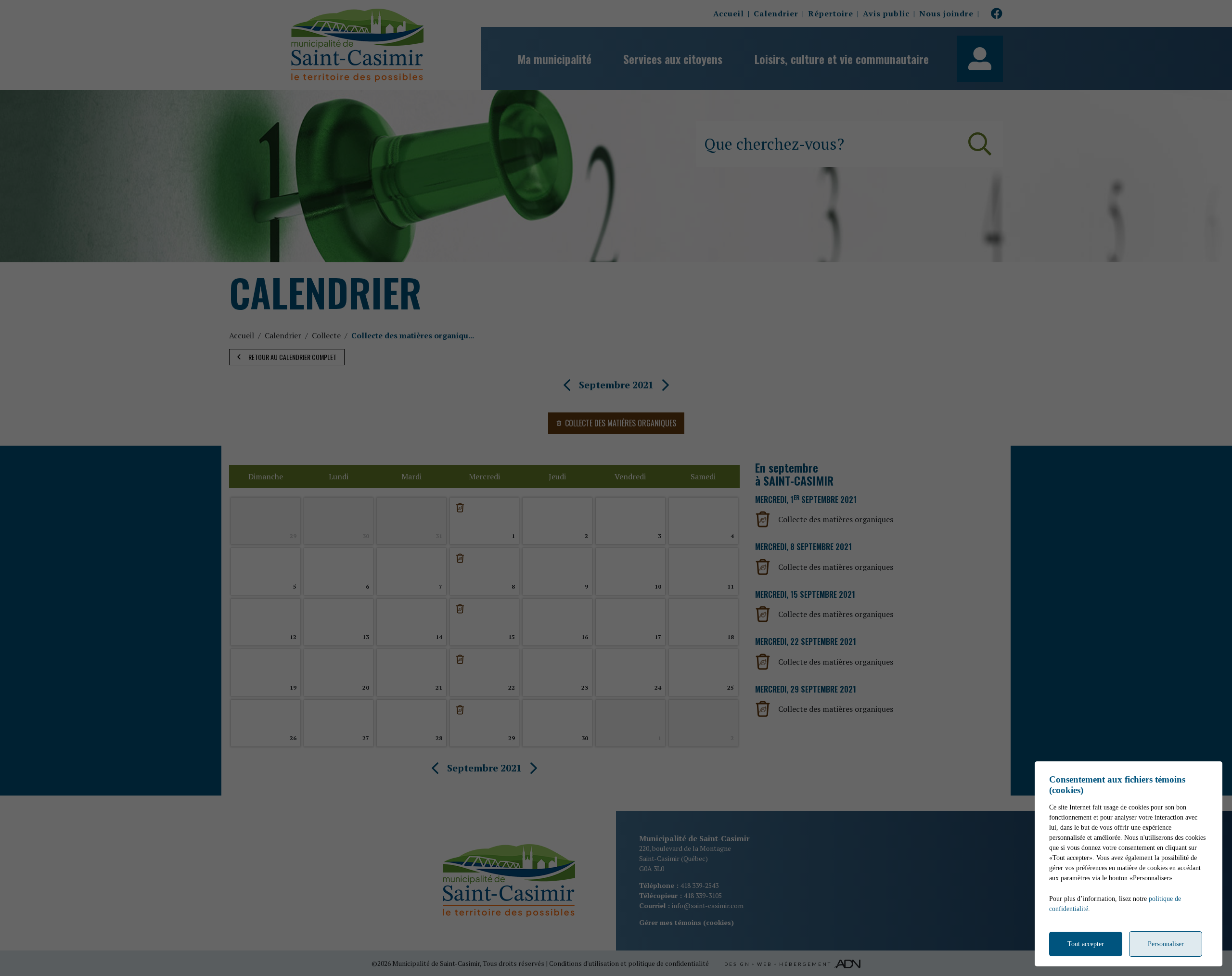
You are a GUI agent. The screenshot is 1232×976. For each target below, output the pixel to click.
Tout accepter (1085, 944)
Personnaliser (1166, 944)
